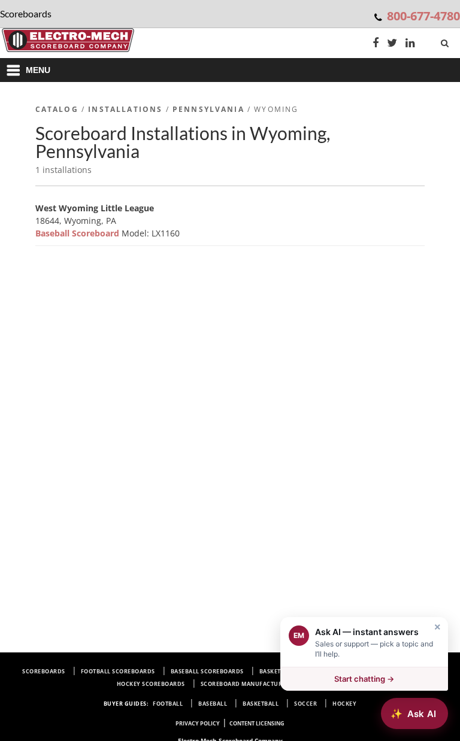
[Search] (446, 40)
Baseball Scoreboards (207, 671)
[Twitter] (392, 44)
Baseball (212, 703)
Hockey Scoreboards (151, 684)
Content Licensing (257, 723)
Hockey (344, 703)
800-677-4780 (423, 16)
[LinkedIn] (410, 44)
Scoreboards (43, 671)
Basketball (261, 703)
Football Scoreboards (118, 671)
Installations (125, 109)
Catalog (56, 109)
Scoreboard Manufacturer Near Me (259, 684)
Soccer (305, 703)
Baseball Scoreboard (78, 233)
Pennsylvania (208, 109)
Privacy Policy (197, 723)
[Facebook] (376, 44)
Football (168, 703)
